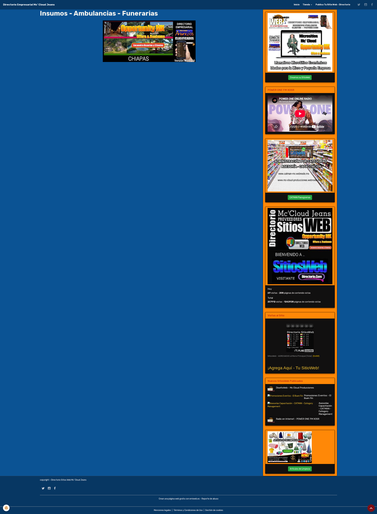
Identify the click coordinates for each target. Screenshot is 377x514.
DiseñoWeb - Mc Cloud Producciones (295, 387)
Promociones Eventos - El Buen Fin (317, 396)
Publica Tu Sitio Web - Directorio (333, 4)
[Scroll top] (371, 508)
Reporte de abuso (210, 499)
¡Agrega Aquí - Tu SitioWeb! (293, 368)
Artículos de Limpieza (300, 469)
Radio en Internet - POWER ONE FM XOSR (297, 419)
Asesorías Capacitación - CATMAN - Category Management (325, 408)
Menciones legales (162, 510)
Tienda (306, 4)
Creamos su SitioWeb (300, 77)
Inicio (297, 4)
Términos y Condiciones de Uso (188, 510)
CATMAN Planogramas (300, 197)
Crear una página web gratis (172, 499)
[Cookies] (6, 508)
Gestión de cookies (214, 510)
